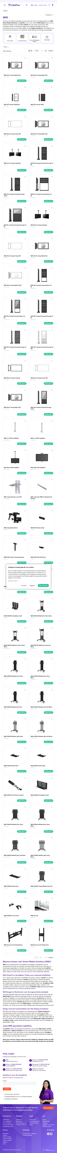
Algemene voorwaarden (48, 1124)
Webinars (5, 1142)
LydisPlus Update (7, 1140)
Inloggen (5, 1135)
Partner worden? (7, 1137)
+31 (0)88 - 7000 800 (21, 1124)
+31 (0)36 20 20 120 (8, 1124)
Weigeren (32, 585)
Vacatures (44, 1123)
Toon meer (47, 40)
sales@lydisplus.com (8, 1126)
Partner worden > (48, 1108)
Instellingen (24, 585)
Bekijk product (21, 80)
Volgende (50, 50)
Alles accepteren (43, 585)
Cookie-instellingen (27, 1135)
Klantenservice (46, 1121)
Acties (4, 1143)
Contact (44, 1119)
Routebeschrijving (46, 1126)
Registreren (6, 1133)
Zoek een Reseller (7, 1138)
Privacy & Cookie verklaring (29, 1133)
